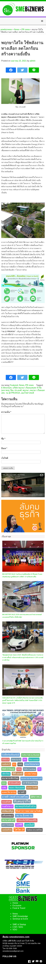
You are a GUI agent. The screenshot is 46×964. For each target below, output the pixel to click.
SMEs (19, 769)
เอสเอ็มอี (29, 825)
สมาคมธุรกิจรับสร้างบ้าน (25, 806)
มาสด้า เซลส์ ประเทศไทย (15, 796)
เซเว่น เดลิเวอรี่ (8, 820)
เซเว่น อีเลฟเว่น (24, 815)
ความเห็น (6, 412)
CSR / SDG (18, 927)
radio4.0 (6, 764)
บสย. (4, 787)
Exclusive (17, 905)
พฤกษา (26, 390)
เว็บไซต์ (4, 458)
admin (32, 61)
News (21, 385)
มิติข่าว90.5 (36, 797)
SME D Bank (8, 769)
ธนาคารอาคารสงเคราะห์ (31, 778)
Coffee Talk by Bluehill (30, 755)
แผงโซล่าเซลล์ (27, 393)
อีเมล (4, 448)
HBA (24, 760)
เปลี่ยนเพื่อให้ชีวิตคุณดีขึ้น (27, 820)
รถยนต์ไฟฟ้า (6, 802)
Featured (14, 385)
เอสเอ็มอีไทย (7, 830)
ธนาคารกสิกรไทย (10, 778)
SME (20, 764)
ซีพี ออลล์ (17, 773)
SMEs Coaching (29, 769)
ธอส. (4, 783)
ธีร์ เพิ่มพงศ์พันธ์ (14, 783)
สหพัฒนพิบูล (7, 811)
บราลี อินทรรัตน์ (30, 783)
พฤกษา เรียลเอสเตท (16, 788)
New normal (34, 759)
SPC (39, 769)
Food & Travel (19, 908)
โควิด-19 (19, 829)
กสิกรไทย (6, 774)
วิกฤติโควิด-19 (7, 806)
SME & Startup (19, 924)
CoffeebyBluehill (10, 754)
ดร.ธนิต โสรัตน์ (30, 774)
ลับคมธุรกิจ (22, 801)
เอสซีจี (19, 825)
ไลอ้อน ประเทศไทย (34, 830)
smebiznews (32, 764)
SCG (14, 764)
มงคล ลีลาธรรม (9, 792)
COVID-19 (5, 759)
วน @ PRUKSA (13, 393)
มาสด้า (21, 792)
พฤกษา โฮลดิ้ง (32, 788)
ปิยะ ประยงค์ (16, 390)
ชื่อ (3, 439)
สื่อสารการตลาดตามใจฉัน (29, 811)
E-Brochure (6, 388)
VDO (15, 929)
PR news (29, 385)
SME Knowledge (20, 916)
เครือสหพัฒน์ (7, 816)
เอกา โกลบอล (7, 825)
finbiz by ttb (16, 759)
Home (15, 903)
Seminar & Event (20, 919)
